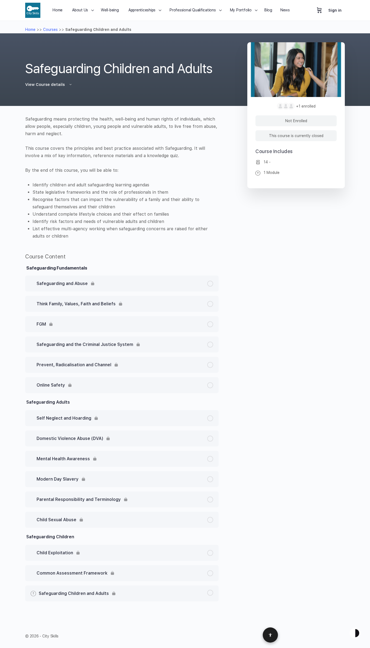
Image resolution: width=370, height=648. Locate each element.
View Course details (45, 84)
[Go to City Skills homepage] (32, 10)
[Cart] (319, 10)
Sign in (335, 10)
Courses (50, 29)
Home (30, 29)
